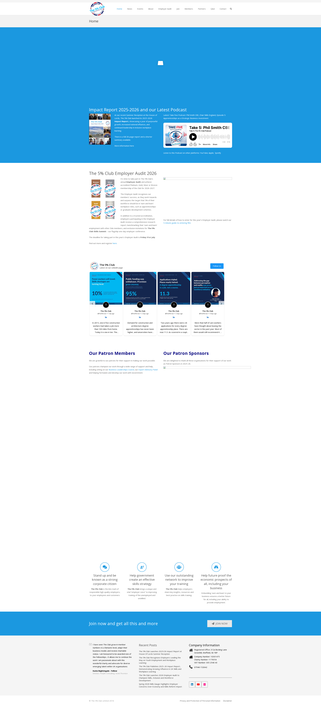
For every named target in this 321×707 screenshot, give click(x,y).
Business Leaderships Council (121, 369)
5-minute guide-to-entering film (177, 223)
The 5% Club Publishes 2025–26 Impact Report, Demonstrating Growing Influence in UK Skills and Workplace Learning (160, 669)
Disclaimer (227, 700)
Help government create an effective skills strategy (142, 579)
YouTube (204, 153)
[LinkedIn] (192, 684)
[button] (134, 9)
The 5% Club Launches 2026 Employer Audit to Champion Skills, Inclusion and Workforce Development (159, 678)
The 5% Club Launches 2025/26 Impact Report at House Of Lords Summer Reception (160, 652)
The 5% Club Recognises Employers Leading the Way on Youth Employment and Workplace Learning (160, 660)
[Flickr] (205, 684)
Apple (211, 153)
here (132, 145)
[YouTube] (198, 684)
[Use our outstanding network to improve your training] (179, 567)
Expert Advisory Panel (148, 369)
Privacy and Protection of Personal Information (200, 700)
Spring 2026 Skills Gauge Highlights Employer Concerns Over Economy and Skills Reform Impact (160, 685)
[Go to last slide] (92, 303)
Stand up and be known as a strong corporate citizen (105, 579)
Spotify (218, 153)
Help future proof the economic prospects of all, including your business (216, 581)
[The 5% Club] (97, 8)
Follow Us (217, 266)
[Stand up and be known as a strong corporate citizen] (104, 567)
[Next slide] (221, 303)
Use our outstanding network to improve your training (179, 579)
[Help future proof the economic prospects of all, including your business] (216, 567)
